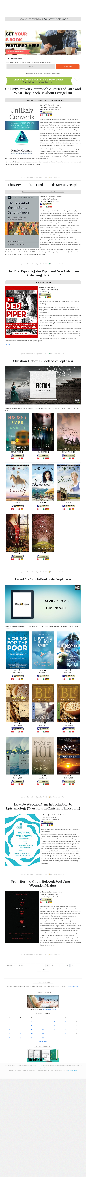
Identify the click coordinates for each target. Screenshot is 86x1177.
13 (9, 1030)
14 (20, 1030)
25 (65, 1034)
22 (32, 1034)
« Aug (41, 1041)
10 (67, 965)
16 (43, 1030)
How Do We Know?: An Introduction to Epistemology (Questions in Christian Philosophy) (43, 806)
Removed (30, 177)
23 (43, 1034)
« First (21, 965)
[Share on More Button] (58, 172)
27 (9, 1038)
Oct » (45, 1041)
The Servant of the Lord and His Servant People (43, 185)
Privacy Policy (72, 1070)
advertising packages (49, 1010)
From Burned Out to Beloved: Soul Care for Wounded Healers (43, 884)
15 (32, 1030)
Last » (45, 969)
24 (54, 1034)
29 (32, 1038)
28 (20, 1038)
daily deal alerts (74, 986)
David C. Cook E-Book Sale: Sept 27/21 (43, 579)
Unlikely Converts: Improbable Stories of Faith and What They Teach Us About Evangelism (43, 91)
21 (20, 1034)
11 (65, 1026)
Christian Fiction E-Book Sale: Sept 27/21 (43, 361)
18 (65, 1030)
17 (54, 1030)
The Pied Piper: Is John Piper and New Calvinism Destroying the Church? (43, 273)
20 (72, 965)
